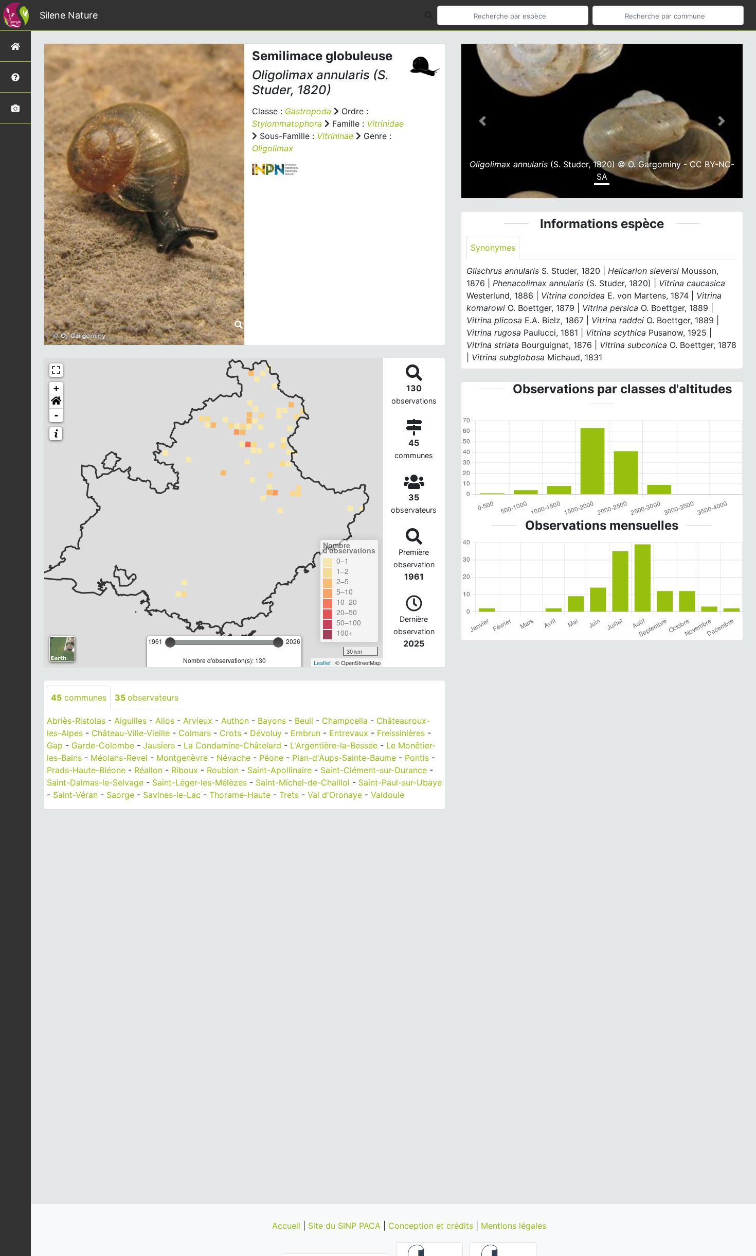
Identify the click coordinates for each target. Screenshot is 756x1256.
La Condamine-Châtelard (232, 745)
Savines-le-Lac (172, 795)
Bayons (272, 721)
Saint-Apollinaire (279, 770)
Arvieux (197, 721)
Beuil (304, 721)
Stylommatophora (287, 123)
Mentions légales (513, 1225)
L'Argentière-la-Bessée (333, 745)
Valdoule (387, 795)
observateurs (146, 697)
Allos (164, 721)
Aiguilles (130, 721)
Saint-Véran (75, 795)
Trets (289, 795)
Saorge (120, 795)
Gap (55, 745)
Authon (235, 721)
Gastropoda (308, 111)
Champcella (345, 721)
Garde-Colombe (102, 745)
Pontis (417, 758)
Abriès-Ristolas (76, 721)
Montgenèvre (182, 758)
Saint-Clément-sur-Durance (373, 770)
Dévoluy (266, 733)
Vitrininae (335, 136)
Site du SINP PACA (345, 1225)
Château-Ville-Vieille (131, 733)
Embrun (305, 733)
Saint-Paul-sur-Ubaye (400, 782)
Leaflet (322, 662)
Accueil (287, 1225)
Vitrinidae (385, 123)
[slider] (170, 642)
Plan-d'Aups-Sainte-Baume (344, 758)
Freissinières (401, 733)
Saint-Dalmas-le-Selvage (95, 782)
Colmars (194, 733)
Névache (233, 758)
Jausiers (159, 745)
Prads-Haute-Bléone (86, 770)
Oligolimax (272, 148)
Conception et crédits (432, 1225)
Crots (230, 733)
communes (78, 697)
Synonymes (493, 247)
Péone (271, 758)
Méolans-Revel (119, 758)
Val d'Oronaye (335, 795)
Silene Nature (69, 15)
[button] (56, 402)
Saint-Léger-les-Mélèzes (199, 782)
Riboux (184, 770)
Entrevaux (348, 733)
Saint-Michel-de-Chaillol (303, 782)
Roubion (223, 770)
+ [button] (56, 388)
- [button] (56, 415)
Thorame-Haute (240, 795)
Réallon (148, 770)
